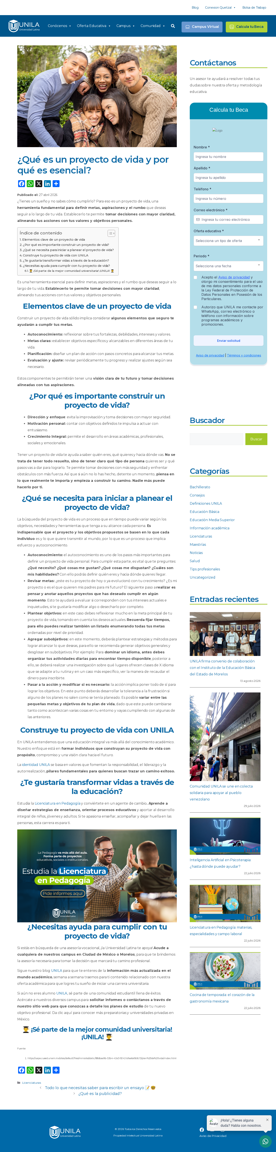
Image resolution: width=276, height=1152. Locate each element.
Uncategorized (202, 577)
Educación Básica (204, 512)
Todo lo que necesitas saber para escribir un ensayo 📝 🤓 (100, 1087)
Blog (195, 8)
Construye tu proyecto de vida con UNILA (55, 255)
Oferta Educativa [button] (91, 26)
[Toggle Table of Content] (109, 233)
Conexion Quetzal (218, 8)
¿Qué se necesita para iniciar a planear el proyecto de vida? (68, 250)
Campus (123, 26)
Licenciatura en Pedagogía (57, 803)
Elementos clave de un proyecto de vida (53, 240)
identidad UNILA (36, 765)
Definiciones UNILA (206, 503)
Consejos (197, 495)
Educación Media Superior (212, 520)
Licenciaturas (31, 1082)
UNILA (56, 971)
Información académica (209, 528)
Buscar (256, 439)
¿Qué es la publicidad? (100, 1093)
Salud (195, 561)
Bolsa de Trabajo (254, 8)
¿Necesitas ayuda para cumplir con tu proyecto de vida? (66, 266)
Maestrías (198, 545)
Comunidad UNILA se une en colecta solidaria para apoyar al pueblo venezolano (221, 792)
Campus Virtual (205, 27)
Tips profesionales (205, 569)
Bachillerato (200, 487)
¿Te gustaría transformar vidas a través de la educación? (66, 261)
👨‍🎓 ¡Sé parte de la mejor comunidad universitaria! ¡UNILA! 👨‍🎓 (71, 270)
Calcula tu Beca (249, 27)
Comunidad (151, 26)
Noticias (196, 553)
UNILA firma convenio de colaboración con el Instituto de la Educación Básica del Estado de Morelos (222, 667)
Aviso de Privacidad (212, 1136)
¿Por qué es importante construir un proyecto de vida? (66, 245)
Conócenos (57, 26)
